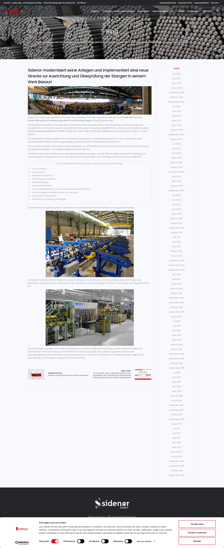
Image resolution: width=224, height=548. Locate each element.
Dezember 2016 (176, 461)
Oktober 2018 (176, 363)
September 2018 (176, 368)
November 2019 (176, 302)
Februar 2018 (177, 396)
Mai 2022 (176, 204)
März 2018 (176, 391)
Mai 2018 (176, 382)
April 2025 (176, 120)
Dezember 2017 (176, 405)
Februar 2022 (176, 218)
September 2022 (176, 190)
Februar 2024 (176, 162)
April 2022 (176, 209)
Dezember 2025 (176, 92)
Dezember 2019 (176, 297)
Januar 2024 (176, 167)
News (115, 39)
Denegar (197, 541)
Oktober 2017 (176, 414)
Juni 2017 (177, 433)
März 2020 (176, 283)
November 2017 (176, 410)
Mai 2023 (176, 176)
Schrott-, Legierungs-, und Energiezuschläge (22, 3)
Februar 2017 (176, 452)
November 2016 (176, 466)
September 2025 (176, 101)
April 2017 (176, 442)
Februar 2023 (176, 185)
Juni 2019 (176, 325)
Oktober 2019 (176, 307)
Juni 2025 (176, 111)
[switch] (80, 541)
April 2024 (176, 153)
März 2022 (176, 213)
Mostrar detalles (144, 541)
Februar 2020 (176, 288)
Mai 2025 (176, 115)
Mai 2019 (176, 330)
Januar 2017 (176, 456)
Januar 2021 (176, 255)
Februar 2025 (176, 129)
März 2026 (176, 83)
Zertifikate (81, 3)
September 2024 (176, 134)
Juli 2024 (177, 143)
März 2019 (176, 339)
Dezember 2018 (176, 353)
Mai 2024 (176, 148)
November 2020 (176, 265)
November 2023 (176, 171)
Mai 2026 (176, 78)
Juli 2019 (176, 321)
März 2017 (176, 447)
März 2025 (176, 125)
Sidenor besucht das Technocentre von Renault (68, 374)
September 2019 (176, 311)
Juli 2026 (177, 73)
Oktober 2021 (176, 232)
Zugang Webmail (201, 3)
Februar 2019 (176, 344)
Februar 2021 (176, 251)
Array (36, 374)
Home (105, 39)
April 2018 (176, 386)
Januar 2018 (176, 400)
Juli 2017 (176, 428)
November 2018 (176, 358)
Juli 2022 (177, 195)
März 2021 (176, 246)
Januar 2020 (176, 293)
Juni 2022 (176, 199)
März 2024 (176, 157)
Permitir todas (197, 524)
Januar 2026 (176, 87)
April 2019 (176, 335)
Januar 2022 (176, 223)
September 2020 (176, 269)
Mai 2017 (176, 438)
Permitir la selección (197, 533)
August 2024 (177, 139)
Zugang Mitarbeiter (168, 3)
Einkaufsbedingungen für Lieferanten (59, 3)
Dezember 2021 (176, 227)
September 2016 (176, 475)
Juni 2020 (176, 274)
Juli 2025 (177, 106)
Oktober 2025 (176, 97)
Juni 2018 (176, 377)
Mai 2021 (176, 237)
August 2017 (176, 424)
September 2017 (176, 419)
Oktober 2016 (176, 470)
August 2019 (176, 316)
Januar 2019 (176, 349)
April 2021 (176, 241)
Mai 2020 (176, 279)
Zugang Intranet (185, 3)
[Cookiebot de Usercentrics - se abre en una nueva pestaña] (22, 543)
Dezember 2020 (176, 260)
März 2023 (176, 181)
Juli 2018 (176, 372)
